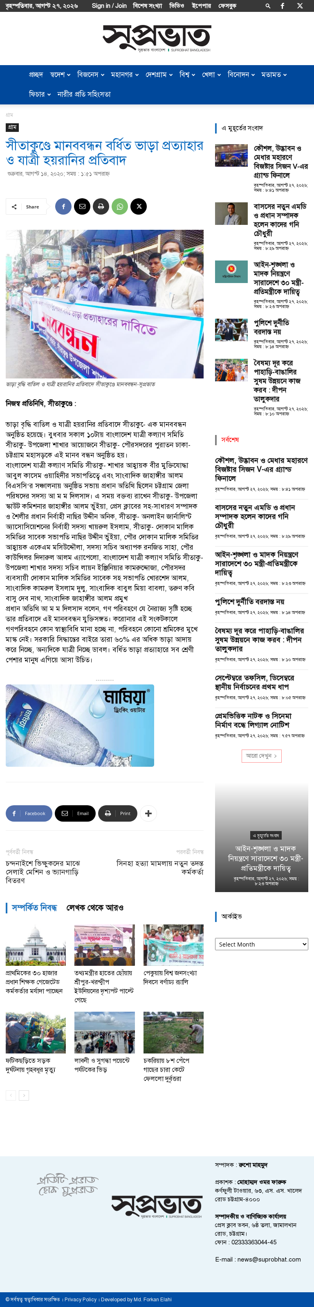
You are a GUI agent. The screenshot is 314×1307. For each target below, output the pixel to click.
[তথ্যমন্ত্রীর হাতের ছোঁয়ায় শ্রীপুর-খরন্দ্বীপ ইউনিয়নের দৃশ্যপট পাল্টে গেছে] (104, 945)
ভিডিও (177, 5)
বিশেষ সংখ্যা (147, 5)
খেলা (208, 74)
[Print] (101, 206)
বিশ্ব (184, 74)
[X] (300, 5)
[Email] (82, 206)
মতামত (271, 74)
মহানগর (122, 74)
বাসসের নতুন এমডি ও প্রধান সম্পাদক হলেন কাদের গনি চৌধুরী (280, 220)
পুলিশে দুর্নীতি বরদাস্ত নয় (271, 327)
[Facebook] (282, 5)
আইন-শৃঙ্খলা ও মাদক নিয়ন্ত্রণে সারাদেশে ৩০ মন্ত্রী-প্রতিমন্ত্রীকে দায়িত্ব (279, 278)
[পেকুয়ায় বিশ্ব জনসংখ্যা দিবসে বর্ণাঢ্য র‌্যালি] (174, 945)
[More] (148, 813)
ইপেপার (201, 5)
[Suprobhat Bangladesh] (157, 39)
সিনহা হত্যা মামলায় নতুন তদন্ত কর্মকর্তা (160, 868)
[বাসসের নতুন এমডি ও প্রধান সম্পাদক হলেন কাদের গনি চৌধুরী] (231, 213)
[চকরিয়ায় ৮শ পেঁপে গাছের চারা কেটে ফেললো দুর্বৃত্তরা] (174, 1032)
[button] (268, 5)
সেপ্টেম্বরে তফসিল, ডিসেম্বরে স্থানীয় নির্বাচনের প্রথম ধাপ (254, 682)
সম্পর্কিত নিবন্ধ (34, 908)
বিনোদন (238, 74)
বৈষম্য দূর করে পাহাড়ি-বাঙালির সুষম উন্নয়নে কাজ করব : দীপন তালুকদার (277, 381)
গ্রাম (12, 127)
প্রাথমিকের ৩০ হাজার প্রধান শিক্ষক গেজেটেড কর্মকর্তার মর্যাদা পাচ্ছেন (34, 982)
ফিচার (37, 94)
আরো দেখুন (258, 755)
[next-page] (24, 1095)
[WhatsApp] (120, 206)
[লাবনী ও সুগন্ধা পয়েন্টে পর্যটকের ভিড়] (104, 1032)
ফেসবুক (227, 5)
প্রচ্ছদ (36, 74)
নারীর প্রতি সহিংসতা (84, 94)
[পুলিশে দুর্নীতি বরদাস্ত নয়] (231, 330)
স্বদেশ (57, 74)
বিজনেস (88, 74)
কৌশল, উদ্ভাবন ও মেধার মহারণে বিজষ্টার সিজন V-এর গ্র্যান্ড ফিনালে (281, 162)
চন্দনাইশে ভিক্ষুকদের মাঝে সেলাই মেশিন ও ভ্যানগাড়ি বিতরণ (43, 872)
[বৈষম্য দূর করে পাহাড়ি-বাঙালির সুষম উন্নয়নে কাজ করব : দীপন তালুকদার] (231, 370)
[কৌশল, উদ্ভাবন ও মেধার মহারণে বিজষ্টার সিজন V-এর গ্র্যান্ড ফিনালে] (231, 155)
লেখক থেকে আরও (95, 908)
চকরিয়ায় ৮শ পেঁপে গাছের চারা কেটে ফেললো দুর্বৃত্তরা (166, 1070)
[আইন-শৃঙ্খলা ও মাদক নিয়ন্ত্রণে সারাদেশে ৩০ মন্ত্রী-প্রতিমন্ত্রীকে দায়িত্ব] (231, 271)
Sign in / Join (109, 5)
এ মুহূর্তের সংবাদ (262, 835)
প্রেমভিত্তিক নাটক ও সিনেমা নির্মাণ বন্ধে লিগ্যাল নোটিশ (253, 720)
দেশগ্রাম (156, 74)
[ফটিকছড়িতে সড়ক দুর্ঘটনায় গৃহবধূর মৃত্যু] (36, 1032)
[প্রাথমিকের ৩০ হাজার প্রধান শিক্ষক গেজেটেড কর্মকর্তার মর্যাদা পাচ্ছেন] (36, 945)
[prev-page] (11, 1095)
